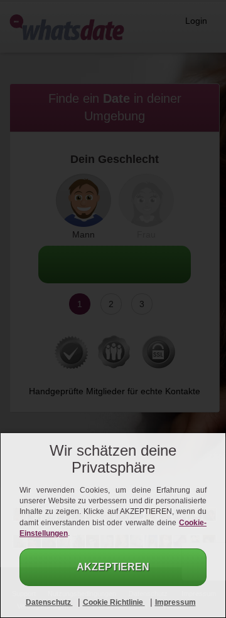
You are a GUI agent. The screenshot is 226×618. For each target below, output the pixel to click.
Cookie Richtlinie (114, 602)
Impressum (175, 602)
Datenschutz (49, 602)
